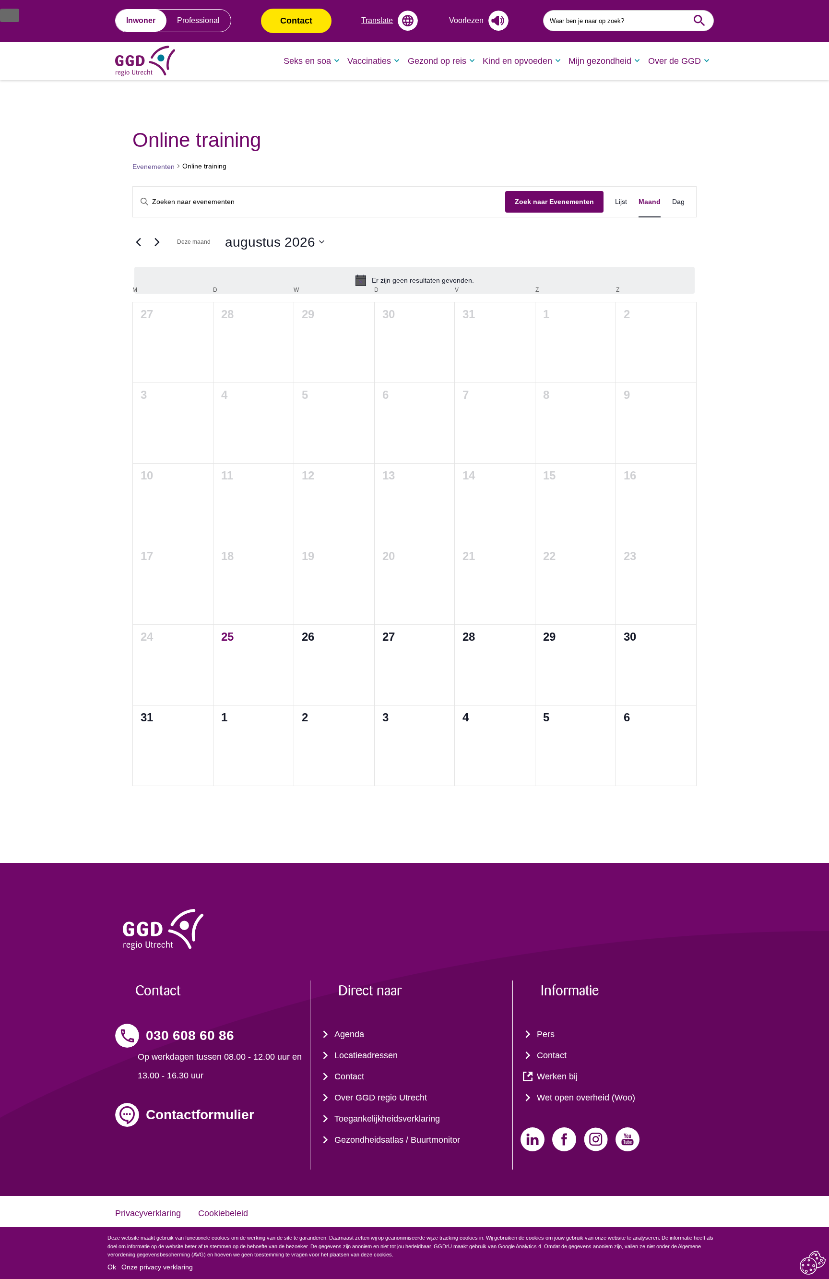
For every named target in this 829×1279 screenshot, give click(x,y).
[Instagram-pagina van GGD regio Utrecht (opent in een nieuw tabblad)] (596, 1139)
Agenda (349, 1034)
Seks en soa (307, 61)
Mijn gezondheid (599, 61)
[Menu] (9, 15)
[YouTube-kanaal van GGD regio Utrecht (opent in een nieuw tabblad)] (628, 1139)
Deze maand (194, 242)
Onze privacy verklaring (157, 1267)
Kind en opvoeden (517, 61)
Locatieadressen (366, 1055)
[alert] (414, 280)
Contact (296, 20)
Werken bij (557, 1076)
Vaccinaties (369, 61)
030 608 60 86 (190, 1035)
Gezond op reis (437, 61)
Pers (546, 1034)
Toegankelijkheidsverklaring (387, 1119)
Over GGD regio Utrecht (380, 1097)
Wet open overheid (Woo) (586, 1097)
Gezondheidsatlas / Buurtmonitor (397, 1140)
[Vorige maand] (138, 242)
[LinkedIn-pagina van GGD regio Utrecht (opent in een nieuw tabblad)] (533, 1139)
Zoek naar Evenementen (554, 201)
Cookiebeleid (223, 1213)
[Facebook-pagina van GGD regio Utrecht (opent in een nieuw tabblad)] (564, 1139)
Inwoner (140, 20)
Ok (111, 1267)
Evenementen (153, 166)
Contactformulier (200, 1114)
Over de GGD (674, 61)
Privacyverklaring (148, 1213)
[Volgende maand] (157, 242)
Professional (198, 20)
